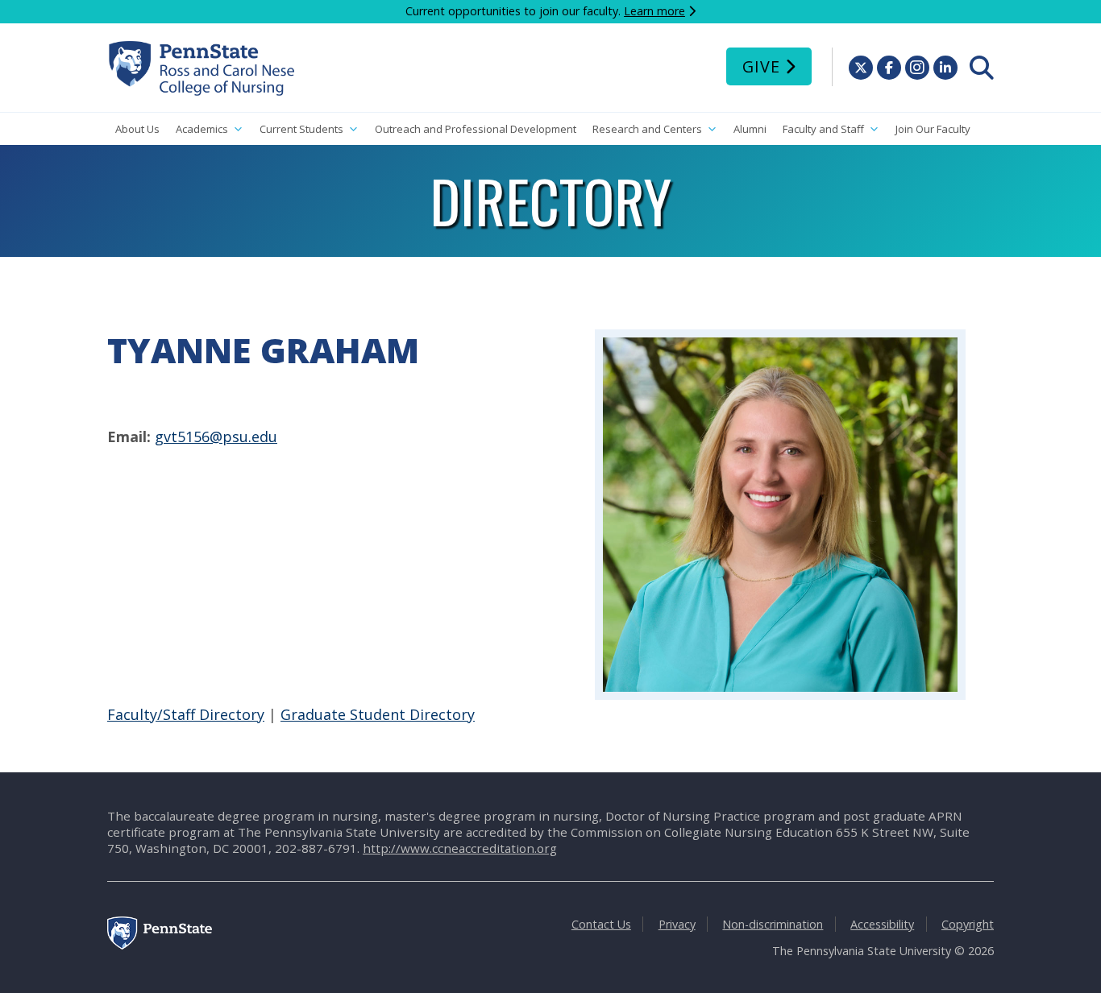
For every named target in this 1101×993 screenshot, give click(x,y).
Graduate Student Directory (377, 714)
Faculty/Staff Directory (185, 714)
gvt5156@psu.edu (216, 436)
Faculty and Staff (823, 129)
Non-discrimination (772, 924)
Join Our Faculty (932, 129)
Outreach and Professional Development (475, 129)
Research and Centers (647, 129)
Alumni (750, 129)
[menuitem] (982, 68)
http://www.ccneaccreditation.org (460, 848)
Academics (202, 129)
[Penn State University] (159, 945)
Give (761, 66)
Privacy (677, 924)
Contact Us (601, 924)
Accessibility (882, 924)
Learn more (654, 11)
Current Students (301, 129)
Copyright (967, 924)
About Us (137, 129)
